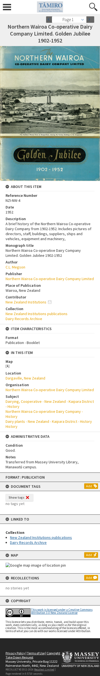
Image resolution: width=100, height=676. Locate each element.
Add (89, 486)
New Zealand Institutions (26, 302)
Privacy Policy (15, 653)
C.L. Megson (15, 267)
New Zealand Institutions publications (41, 537)
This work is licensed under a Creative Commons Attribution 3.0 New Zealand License (61, 611)
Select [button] (84, 19)
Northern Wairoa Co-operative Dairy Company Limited (50, 278)
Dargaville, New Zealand (25, 378)
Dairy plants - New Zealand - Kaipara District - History (49, 421)
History (12, 426)
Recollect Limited (44, 669)
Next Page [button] (90, 19)
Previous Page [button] (50, 19)
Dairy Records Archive (28, 542)
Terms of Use (36, 653)
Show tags (16, 497)
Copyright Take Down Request (33, 655)
